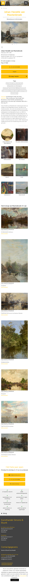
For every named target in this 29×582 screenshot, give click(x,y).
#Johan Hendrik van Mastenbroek (14, 83)
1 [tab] (12, 44)
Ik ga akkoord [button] (15, 580)
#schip (16, 91)
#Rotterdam (5, 91)
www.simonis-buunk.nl (6, 557)
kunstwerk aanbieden (6, 564)
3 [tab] (16, 44)
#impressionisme (21, 88)
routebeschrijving (15, 484)
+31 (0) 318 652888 (15, 67)
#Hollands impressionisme (10, 88)
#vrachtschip (14, 93)
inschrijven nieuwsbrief (7, 563)
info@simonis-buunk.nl (6, 559)
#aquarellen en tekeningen (14, 86)
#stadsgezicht (22, 91)
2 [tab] (14, 44)
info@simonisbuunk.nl (15, 475)
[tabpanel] (14, 32)
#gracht (11, 91)
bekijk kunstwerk (4, 233)
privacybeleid (23, 576)
